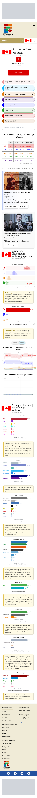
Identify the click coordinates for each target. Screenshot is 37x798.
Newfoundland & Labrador (9, 724)
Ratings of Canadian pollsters (8, 748)
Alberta (4, 711)
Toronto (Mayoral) (24, 718)
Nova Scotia (5, 727)
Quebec (4, 733)
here (20, 302)
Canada (5, 40)
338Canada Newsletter (8, 740)
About (4, 752)
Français (21, 722)
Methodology (6, 758)
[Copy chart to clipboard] (34, 286)
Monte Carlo (25, 334)
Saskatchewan (6, 736)
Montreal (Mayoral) (24, 715)
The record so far (7, 744)
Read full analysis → (11, 206)
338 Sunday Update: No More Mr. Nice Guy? (17, 193)
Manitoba (5, 718)
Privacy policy (6, 755)
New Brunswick (6, 721)
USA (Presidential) (24, 707)
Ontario (4, 730)
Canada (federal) (7, 707)
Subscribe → (24, 206)
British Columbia (6, 715)
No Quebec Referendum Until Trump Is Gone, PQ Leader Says (18, 234)
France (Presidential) (24, 711)
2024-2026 (15, 342)
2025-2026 (22, 342)
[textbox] (18, 127)
